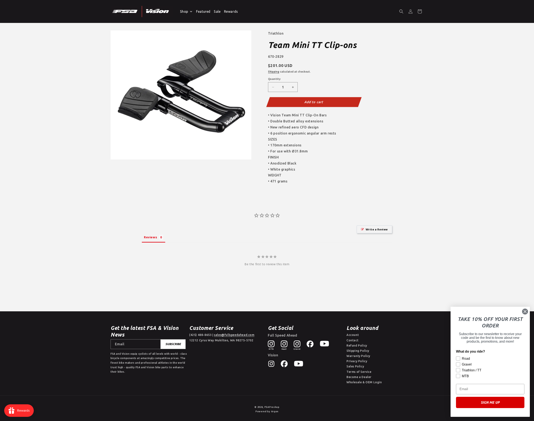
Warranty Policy (358, 356)
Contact (352, 340)
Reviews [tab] (150, 237)
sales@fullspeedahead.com (234, 335)
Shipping (273, 71)
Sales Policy (355, 366)
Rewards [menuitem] (231, 11)
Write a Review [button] (377, 229)
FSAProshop (272, 407)
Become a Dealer (359, 377)
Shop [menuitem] (184, 11)
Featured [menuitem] (203, 11)
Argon (275, 411)
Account (352, 335)
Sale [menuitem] (217, 11)
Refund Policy (356, 345)
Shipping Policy (357, 350)
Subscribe (173, 344)
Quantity (274, 78)
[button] (401, 11)
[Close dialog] (525, 311)
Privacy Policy (356, 361)
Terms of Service (359, 371)
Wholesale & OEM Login (364, 382)
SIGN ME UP (490, 402)
